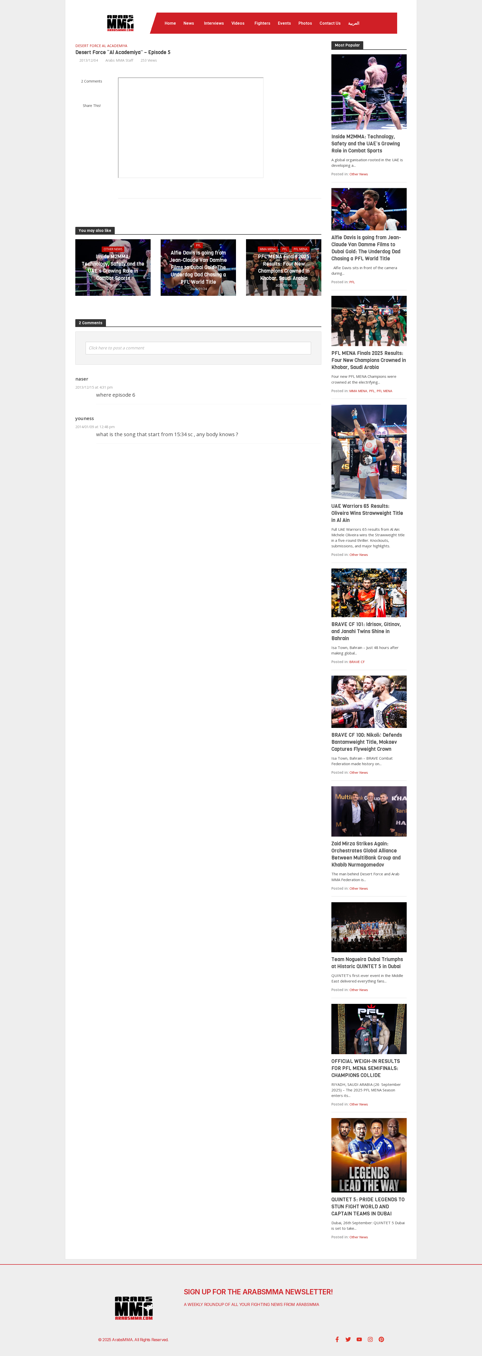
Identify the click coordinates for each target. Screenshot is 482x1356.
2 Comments (91, 81)
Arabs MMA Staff (119, 60)
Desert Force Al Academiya (101, 45)
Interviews (214, 23)
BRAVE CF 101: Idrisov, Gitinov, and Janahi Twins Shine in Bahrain (366, 631)
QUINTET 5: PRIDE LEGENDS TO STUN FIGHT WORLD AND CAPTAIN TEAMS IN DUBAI (368, 1206)
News (189, 23)
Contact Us (330, 23)
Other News (113, 249)
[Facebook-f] (337, 1339)
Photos (305, 23)
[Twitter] (348, 1339)
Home (170, 23)
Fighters (262, 23)
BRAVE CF (357, 662)
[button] (190, 23)
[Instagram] (370, 1339)
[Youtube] (359, 1339)
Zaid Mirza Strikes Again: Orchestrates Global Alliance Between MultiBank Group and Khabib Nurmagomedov (366, 854)
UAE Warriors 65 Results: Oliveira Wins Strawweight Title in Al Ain (367, 513)
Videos (238, 23)
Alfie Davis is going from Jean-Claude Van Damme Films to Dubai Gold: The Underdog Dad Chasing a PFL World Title (198, 267)
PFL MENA (301, 249)
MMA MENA (268, 249)
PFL (198, 245)
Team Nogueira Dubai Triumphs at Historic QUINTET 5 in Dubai (367, 963)
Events (284, 23)
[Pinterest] (381, 1339)
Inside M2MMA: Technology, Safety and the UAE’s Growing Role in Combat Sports (113, 267)
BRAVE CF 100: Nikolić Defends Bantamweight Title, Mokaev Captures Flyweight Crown (366, 742)
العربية (353, 23)
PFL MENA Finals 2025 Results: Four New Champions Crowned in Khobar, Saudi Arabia (284, 267)
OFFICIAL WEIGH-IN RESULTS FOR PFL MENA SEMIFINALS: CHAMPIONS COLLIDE (365, 1068)
